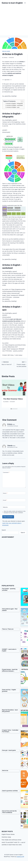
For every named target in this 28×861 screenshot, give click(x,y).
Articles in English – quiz (13, 107)
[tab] (12, 408)
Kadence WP (20, 856)
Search (4, 530)
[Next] (24, 393)
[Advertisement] (14, 20)
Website (5, 507)
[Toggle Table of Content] (21, 101)
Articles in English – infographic (14, 103)
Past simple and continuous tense (11, 840)
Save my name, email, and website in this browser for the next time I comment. (14, 512)
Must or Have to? (7, 363)
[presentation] (14, 388)
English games (6, 51)
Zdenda (5, 57)
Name (5, 493)
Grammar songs (6, 837)
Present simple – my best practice (21, 364)
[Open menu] (25, 3)
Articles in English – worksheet (15, 105)
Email (5, 500)
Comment (6, 472)
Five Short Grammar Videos (13, 399)
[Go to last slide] (4, 393)
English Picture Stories (8, 834)
